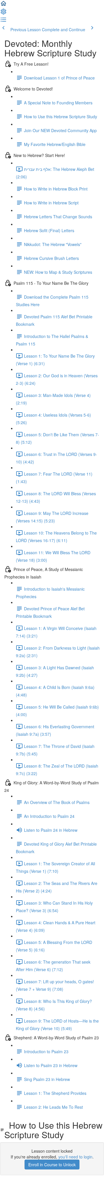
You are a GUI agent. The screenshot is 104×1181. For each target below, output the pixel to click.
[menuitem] (3, 13)
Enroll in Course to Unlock (52, 1164)
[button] (3, 5)
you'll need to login (75, 1157)
